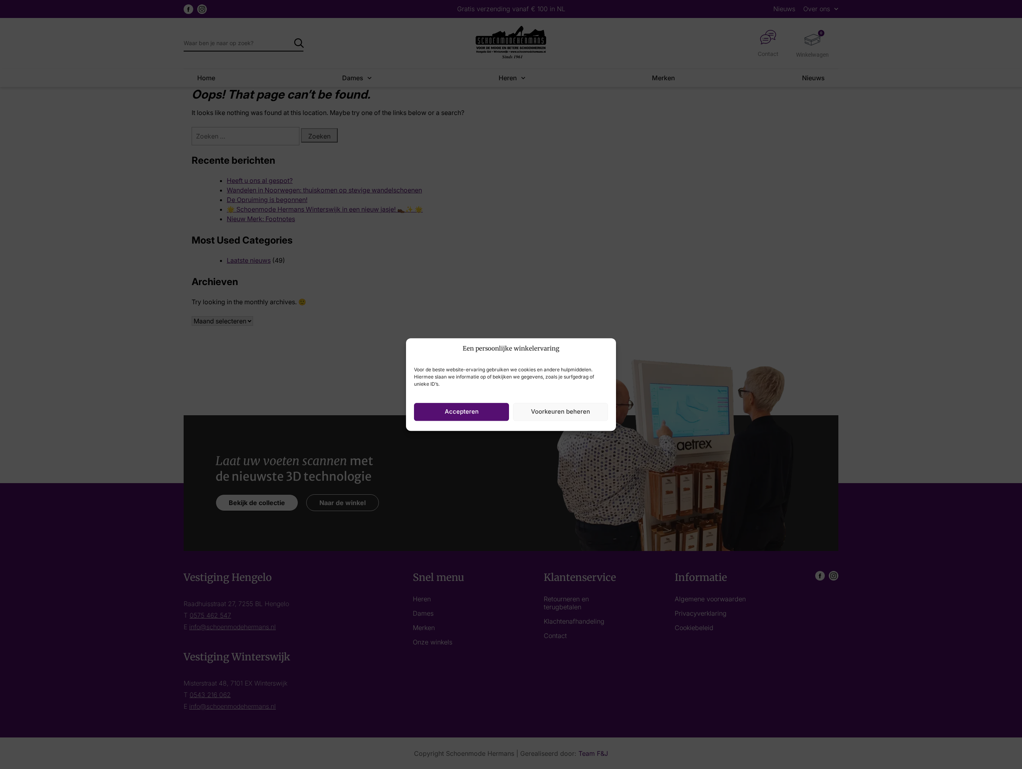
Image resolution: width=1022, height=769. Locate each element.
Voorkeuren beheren (560, 411)
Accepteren (462, 411)
